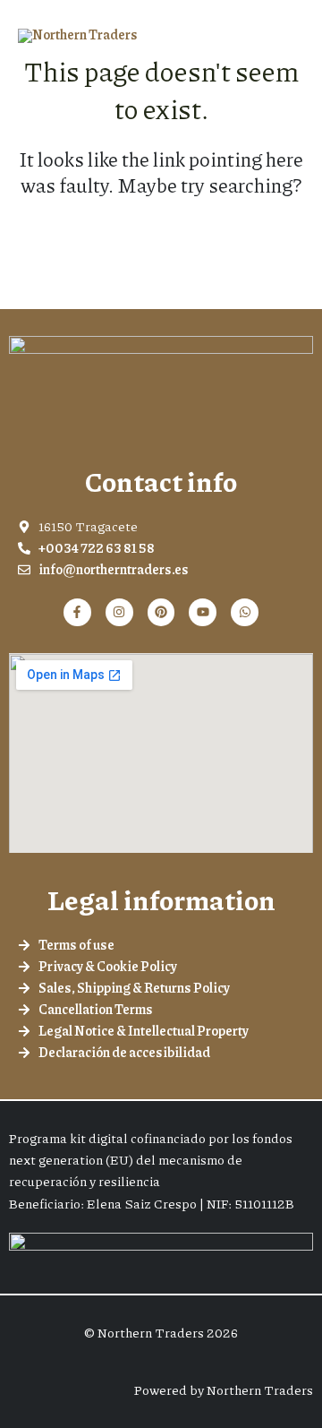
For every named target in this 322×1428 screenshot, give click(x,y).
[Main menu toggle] (286, 36)
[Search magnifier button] (288, 240)
